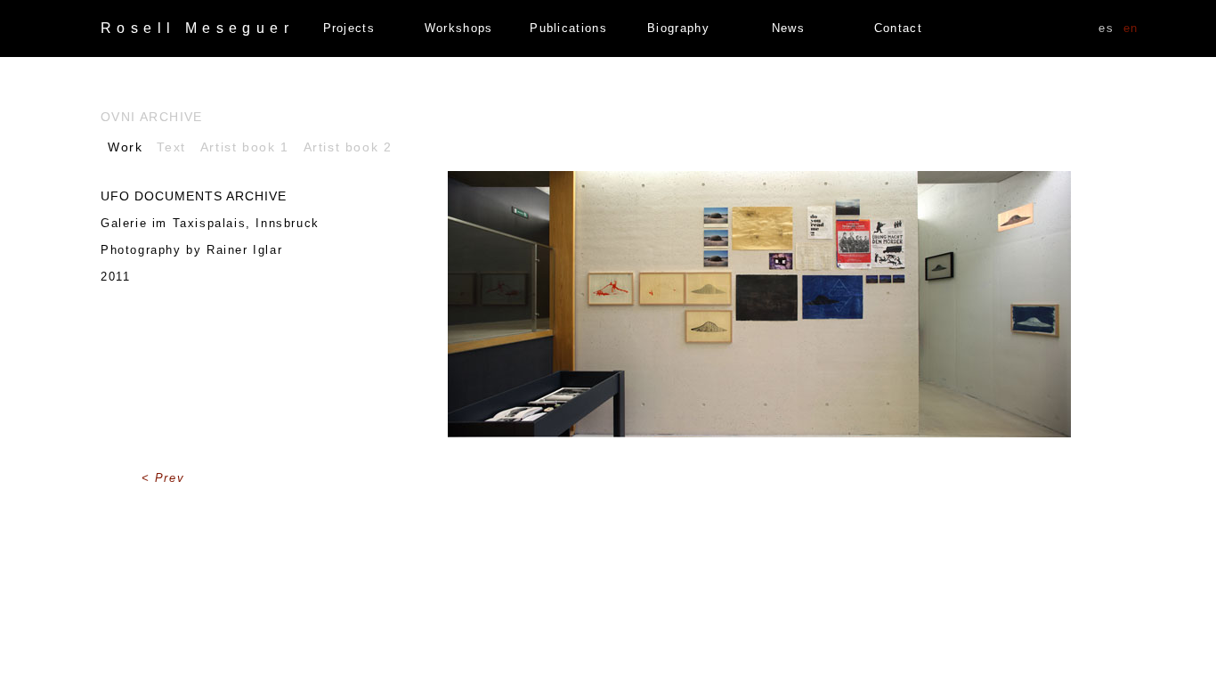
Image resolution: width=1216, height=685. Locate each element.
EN (1131, 28)
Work (125, 147)
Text (171, 147)
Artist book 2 (348, 147)
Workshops (459, 28)
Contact (898, 28)
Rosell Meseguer (197, 28)
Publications (568, 28)
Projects (349, 28)
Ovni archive (152, 117)
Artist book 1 (244, 147)
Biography (678, 28)
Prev (169, 478)
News (788, 28)
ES (1106, 28)
